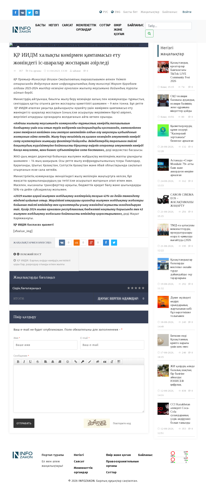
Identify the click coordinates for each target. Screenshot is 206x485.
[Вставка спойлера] (119, 361)
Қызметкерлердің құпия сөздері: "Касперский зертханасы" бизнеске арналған (181, 133)
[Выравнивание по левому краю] (45, 361)
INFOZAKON (86, 481)
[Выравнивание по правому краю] (59, 361)
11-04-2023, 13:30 (57, 70)
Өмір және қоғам (119, 29)
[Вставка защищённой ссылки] (82, 361)
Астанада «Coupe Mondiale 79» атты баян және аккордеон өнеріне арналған (182, 168)
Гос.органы (35, 70)
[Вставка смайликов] (67, 361)
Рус (105, 12)
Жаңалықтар (150, 12)
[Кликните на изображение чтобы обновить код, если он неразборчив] (97, 423)
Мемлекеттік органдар (86, 27)
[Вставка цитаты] (104, 361)
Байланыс (169, 12)
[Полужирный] (18, 361)
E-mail (85, 337)
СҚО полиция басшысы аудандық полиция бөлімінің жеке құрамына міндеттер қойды (182, 103)
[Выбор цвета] (89, 361)
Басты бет (130, 12)
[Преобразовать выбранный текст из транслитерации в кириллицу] (111, 361)
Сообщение (21, 355)
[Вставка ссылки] (75, 361)
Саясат (67, 25)
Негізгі (54, 25)
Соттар (105, 25)
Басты (40, 25)
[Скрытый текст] (97, 361)
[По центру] (52, 361)
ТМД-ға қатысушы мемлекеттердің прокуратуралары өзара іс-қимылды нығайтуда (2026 (182, 233)
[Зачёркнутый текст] (37, 361)
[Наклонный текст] (24, 361)
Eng (117, 12)
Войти (187, 12)
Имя (16, 337)
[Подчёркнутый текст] (30, 361)
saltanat (77, 70)
